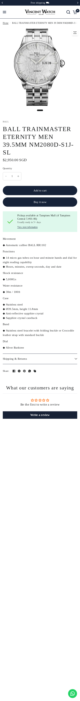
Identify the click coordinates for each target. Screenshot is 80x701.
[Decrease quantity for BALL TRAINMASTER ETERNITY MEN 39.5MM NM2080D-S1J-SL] (6, 176)
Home (5, 23)
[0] (74, 12)
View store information (27, 227)
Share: (6, 371)
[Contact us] (72, 693)
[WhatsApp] (29, 371)
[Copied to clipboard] (35, 371)
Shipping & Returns (15, 358)
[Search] (68, 12)
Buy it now (40, 202)
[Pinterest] (24, 371)
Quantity (7, 168)
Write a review (40, 415)
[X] (19, 371)
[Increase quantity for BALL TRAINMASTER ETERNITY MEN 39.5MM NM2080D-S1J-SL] (18, 176)
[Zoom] (75, 32)
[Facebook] (14, 371)
